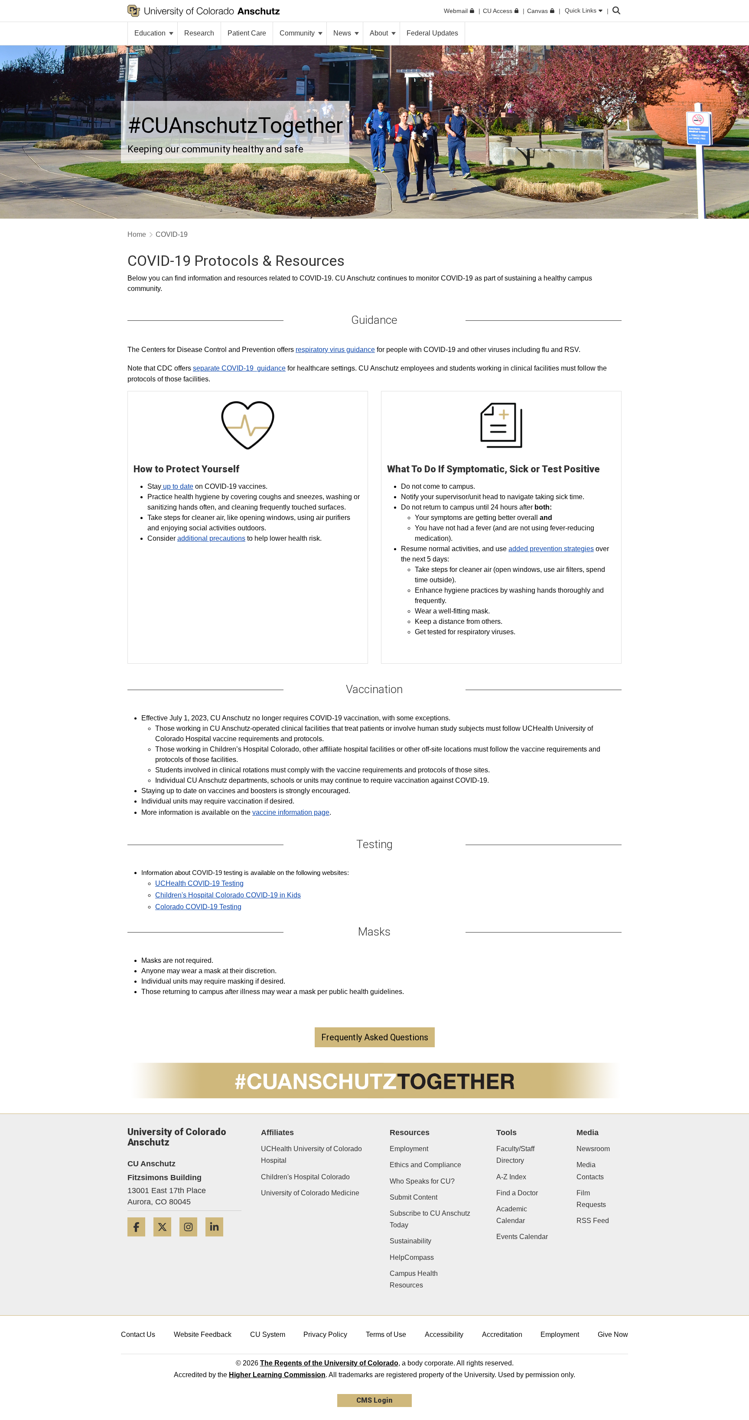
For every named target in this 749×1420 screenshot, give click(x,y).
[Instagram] (191, 1239)
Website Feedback (202, 1334)
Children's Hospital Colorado (305, 1177)
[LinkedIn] (217, 1239)
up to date (177, 486)
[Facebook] (139, 1239)
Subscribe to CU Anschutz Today (430, 1219)
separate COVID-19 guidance (239, 368)
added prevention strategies (551, 548)
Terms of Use (386, 1334)
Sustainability (410, 1241)
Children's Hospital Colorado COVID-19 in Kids (228, 895)
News (343, 33)
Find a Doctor (517, 1193)
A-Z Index (511, 1177)
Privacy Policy (325, 1334)
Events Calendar (522, 1236)
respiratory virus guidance (335, 349)
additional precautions (211, 538)
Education (150, 33)
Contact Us (138, 1334)
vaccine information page (290, 812)
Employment (409, 1148)
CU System (267, 1334)
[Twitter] (165, 1239)
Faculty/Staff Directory (515, 1154)
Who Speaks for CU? (422, 1181)
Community (298, 33)
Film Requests (591, 1198)
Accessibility (444, 1334)
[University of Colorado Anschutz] (203, 11)
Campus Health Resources (414, 1279)
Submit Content (413, 1197)
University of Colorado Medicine (310, 1193)
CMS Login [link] (374, 1400)
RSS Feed (592, 1220)
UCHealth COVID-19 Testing (199, 883)
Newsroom (593, 1148)
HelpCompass (412, 1257)
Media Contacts (590, 1170)
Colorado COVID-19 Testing (198, 906)
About (380, 33)
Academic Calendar (511, 1214)
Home (136, 234)
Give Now (613, 1334)
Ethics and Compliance (425, 1164)
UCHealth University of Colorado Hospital (311, 1154)
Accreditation (502, 1334)
